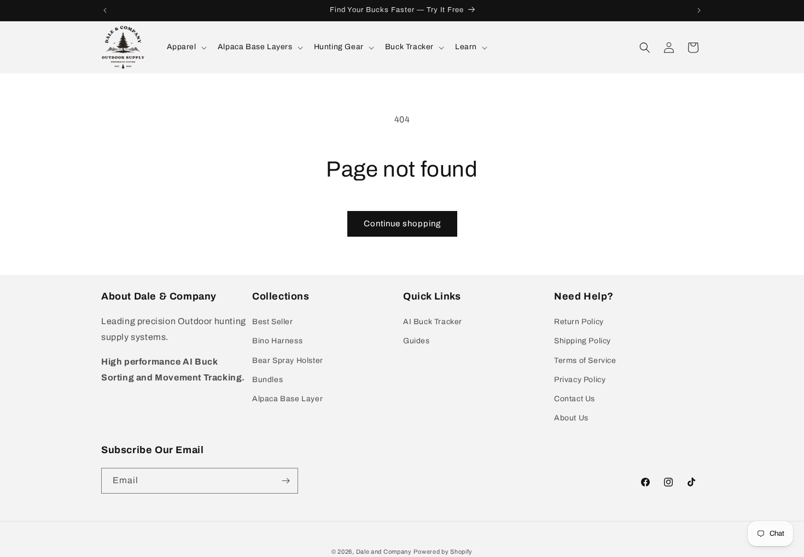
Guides (416, 341)
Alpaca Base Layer (287, 399)
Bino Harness (277, 341)
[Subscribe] (285, 481)
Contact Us (574, 399)
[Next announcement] (699, 10)
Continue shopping (402, 223)
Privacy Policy (579, 380)
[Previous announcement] (105, 10)
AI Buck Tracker (432, 322)
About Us (571, 418)
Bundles (267, 380)
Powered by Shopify (443, 551)
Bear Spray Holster (287, 360)
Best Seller (272, 322)
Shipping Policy (582, 341)
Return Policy (579, 322)
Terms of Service (585, 360)
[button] (185, 47)
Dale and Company (384, 551)
